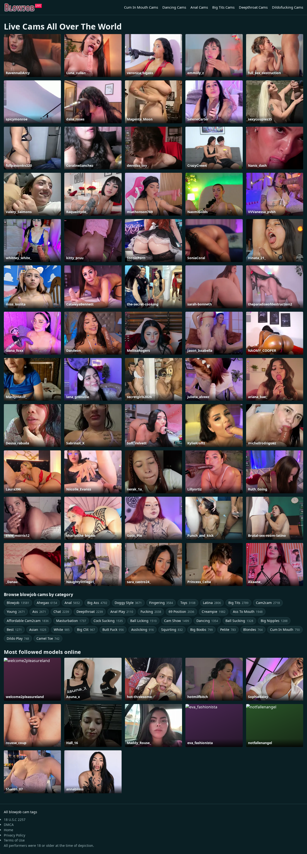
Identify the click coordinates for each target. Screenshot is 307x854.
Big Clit (86, 629)
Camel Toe (47, 638)
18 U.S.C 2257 (14, 819)
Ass (39, 611)
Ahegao (47, 602)
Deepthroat (90, 611)
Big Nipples (274, 620)
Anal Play (121, 611)
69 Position (181, 611)
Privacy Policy (14, 835)
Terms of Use (14, 840)
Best (14, 629)
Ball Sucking (239, 620)
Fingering (161, 602)
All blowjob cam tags (20, 812)
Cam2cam (268, 602)
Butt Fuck (113, 629)
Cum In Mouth (285, 629)
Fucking (151, 611)
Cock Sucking (108, 620)
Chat (61, 611)
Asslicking (142, 629)
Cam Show (176, 620)
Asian (37, 629)
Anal (72, 602)
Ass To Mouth (248, 611)
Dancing (207, 620)
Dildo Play (18, 638)
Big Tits (238, 602)
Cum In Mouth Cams (141, 7)
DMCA (9, 824)
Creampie (213, 611)
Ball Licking (143, 620)
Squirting (172, 629)
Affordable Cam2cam (28, 620)
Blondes (253, 629)
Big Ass (97, 602)
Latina (212, 602)
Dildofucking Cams (287, 7)
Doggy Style (128, 602)
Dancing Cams (174, 7)
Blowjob (18, 602)
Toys (187, 602)
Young (16, 611)
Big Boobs (201, 629)
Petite (228, 629)
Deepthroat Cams (253, 7)
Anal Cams (199, 7)
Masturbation (71, 620)
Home (8, 830)
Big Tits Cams (223, 7)
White (62, 629)
